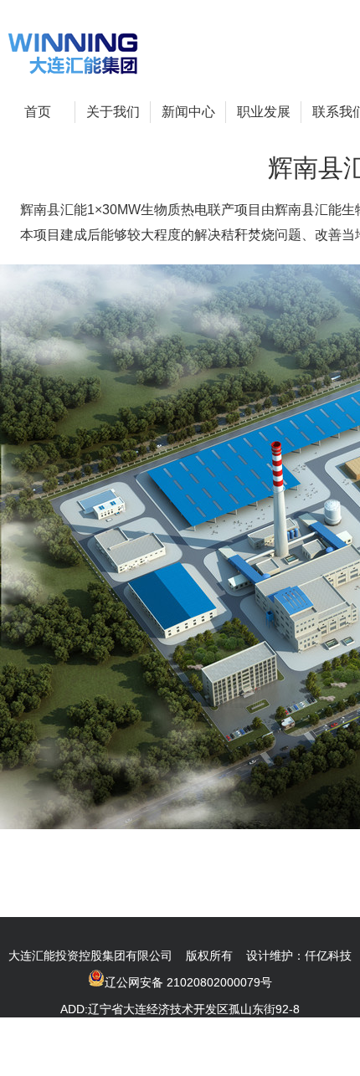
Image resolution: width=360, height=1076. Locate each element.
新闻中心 (188, 112)
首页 (37, 112)
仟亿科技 (328, 955)
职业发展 (264, 112)
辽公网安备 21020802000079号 (188, 982)
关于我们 (113, 112)
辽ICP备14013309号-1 (265, 1062)
